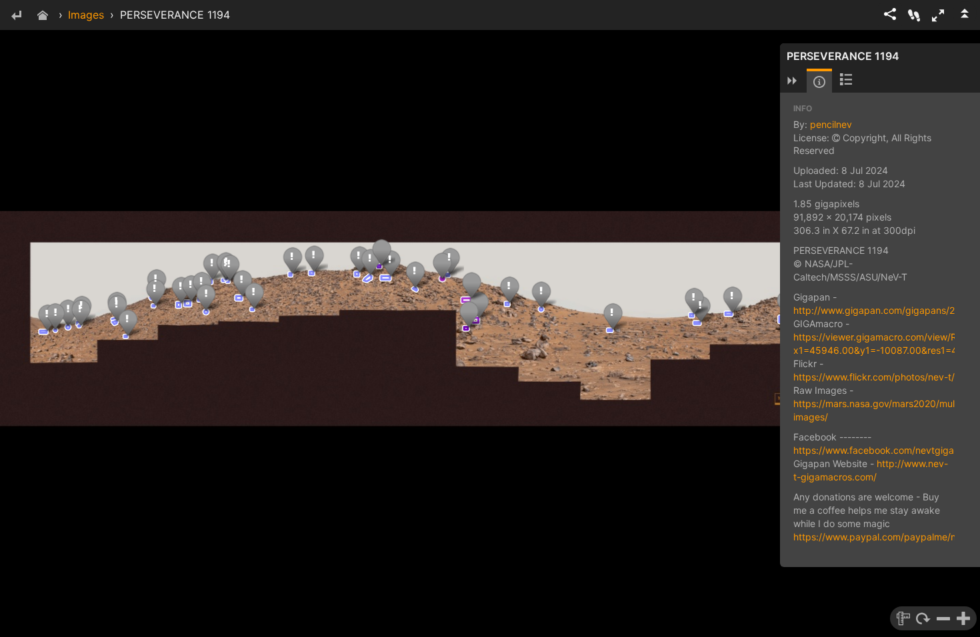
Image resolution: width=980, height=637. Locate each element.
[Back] (16, 16)
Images (86, 14)
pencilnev (831, 124)
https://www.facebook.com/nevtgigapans (884, 450)
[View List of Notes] (846, 81)
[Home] (42, 16)
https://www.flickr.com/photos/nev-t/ (874, 376)
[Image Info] (819, 82)
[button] (938, 15)
